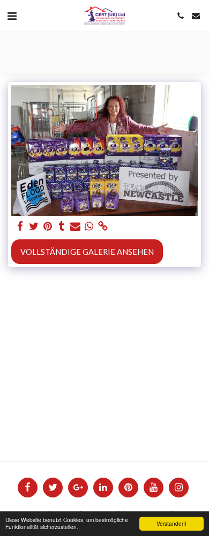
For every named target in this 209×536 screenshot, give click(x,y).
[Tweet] (34, 226)
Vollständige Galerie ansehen (87, 251)
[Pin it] (48, 226)
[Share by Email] (75, 226)
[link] (103, 226)
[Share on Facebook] (20, 226)
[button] (12, 15)
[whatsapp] (89, 226)
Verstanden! (171, 523)
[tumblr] (61, 226)
